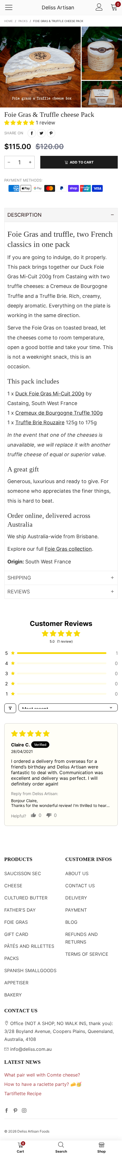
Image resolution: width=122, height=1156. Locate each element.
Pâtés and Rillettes (29, 946)
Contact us (80, 885)
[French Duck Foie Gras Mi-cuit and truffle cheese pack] (61, 67)
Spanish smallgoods (30, 970)
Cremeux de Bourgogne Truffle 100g (59, 413)
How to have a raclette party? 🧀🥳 (43, 1084)
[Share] (32, 133)
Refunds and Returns (81, 938)
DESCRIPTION (24, 215)
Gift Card (16, 934)
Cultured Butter (25, 898)
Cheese (13, 885)
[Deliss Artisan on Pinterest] (15, 1111)
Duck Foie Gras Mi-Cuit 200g (49, 394)
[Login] (99, 7)
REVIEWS (18, 592)
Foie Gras (16, 922)
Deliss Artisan (58, 7)
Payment (76, 910)
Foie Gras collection (68, 549)
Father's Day (20, 910)
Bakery (13, 995)
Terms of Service (86, 954)
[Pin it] (51, 133)
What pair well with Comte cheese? (42, 1075)
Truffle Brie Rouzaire (39, 422)
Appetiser (16, 982)
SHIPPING (19, 578)
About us (77, 873)
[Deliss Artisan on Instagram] (24, 1111)
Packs (11, 958)
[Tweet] (41, 133)
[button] (20, 123)
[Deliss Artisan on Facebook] (6, 1111)
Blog (71, 922)
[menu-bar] (12, 7)
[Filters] (10, 708)
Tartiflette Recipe (22, 1093)
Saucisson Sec (22, 873)
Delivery (76, 898)
